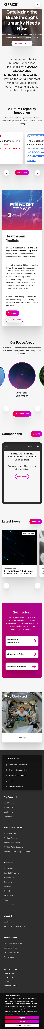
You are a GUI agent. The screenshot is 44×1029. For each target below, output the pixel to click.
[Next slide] (38, 173)
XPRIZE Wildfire (10, 838)
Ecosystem (8, 868)
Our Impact (8, 922)
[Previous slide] (6, 173)
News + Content (10, 969)
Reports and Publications (14, 926)
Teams (6, 900)
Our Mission (9, 803)
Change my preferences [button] (22, 1025)
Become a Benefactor (13, 943)
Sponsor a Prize (10, 948)
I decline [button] (22, 1021)
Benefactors (9, 877)
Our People (8, 812)
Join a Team (9, 957)
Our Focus (8, 816)
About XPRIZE (10, 807)
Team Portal (9, 973)
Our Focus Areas (22, 414)
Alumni (7, 891)
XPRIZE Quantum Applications (17, 851)
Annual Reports (10, 985)
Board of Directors (11, 873)
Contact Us (8, 977)
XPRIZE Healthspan (12, 842)
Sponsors (8, 882)
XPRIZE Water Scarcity (13, 847)
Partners (7, 887)
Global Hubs (9, 905)
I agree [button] (22, 1018)
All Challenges (10, 833)
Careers (7, 981)
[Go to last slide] (6, 409)
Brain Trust (8, 896)
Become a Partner (11, 952)
